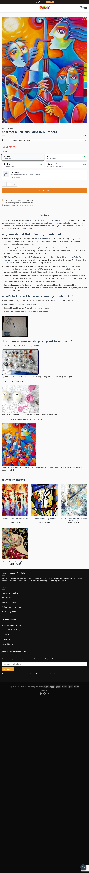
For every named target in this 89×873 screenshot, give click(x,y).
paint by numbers (58, 341)
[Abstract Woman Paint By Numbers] (15, 543)
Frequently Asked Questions (12, 625)
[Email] (48, 693)
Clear (85, 135)
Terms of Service (8, 644)
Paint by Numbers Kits (10, 593)
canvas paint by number (29, 345)
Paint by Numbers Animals (11, 602)
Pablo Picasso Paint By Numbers (44, 519)
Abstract (11, 128)
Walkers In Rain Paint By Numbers (15, 519)
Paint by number (45, 234)
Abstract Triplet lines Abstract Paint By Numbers (74, 520)
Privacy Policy (6, 639)
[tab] (44, 215)
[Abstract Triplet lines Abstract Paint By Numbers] (73, 500)
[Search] (82, 7)
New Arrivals (6, 598)
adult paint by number (53, 223)
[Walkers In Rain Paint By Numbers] (15, 500)
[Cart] (85, 7)
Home (4, 128)
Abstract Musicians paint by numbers (45, 220)
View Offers (50, 2)
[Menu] (3, 7)
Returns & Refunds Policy (11, 630)
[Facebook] (41, 693)
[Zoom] (4, 120)
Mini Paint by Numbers (10, 612)
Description (44, 215)
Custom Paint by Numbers (11, 607)
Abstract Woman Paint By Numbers (15, 562)
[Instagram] (44, 693)
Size (3, 140)
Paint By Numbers (40, 238)
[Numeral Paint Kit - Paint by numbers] (44, 7)
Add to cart (44, 190)
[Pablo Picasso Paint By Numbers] (44, 500)
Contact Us (5, 635)
